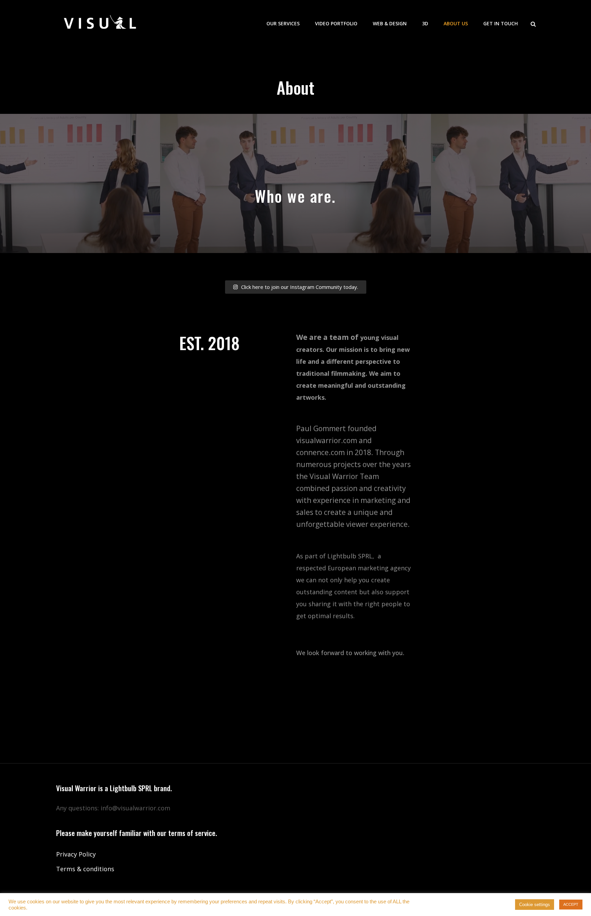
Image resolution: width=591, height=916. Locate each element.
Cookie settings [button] (534, 904)
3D (425, 23)
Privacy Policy (76, 854)
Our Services (283, 23)
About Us (456, 23)
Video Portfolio (336, 23)
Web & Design (390, 23)
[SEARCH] (533, 23)
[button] (295, 287)
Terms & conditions (85, 869)
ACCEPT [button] (570, 904)
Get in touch (500, 23)
